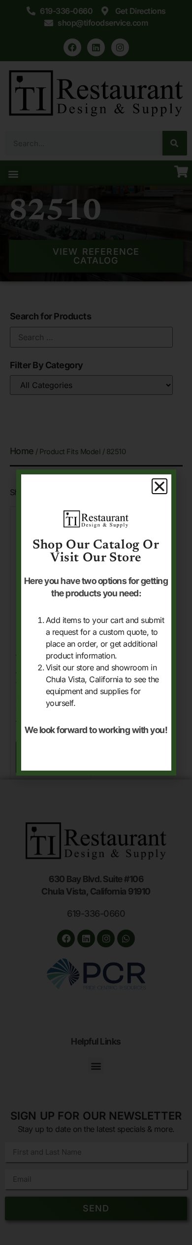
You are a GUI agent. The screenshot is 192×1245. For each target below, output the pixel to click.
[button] (159, 486)
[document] (96, 622)
